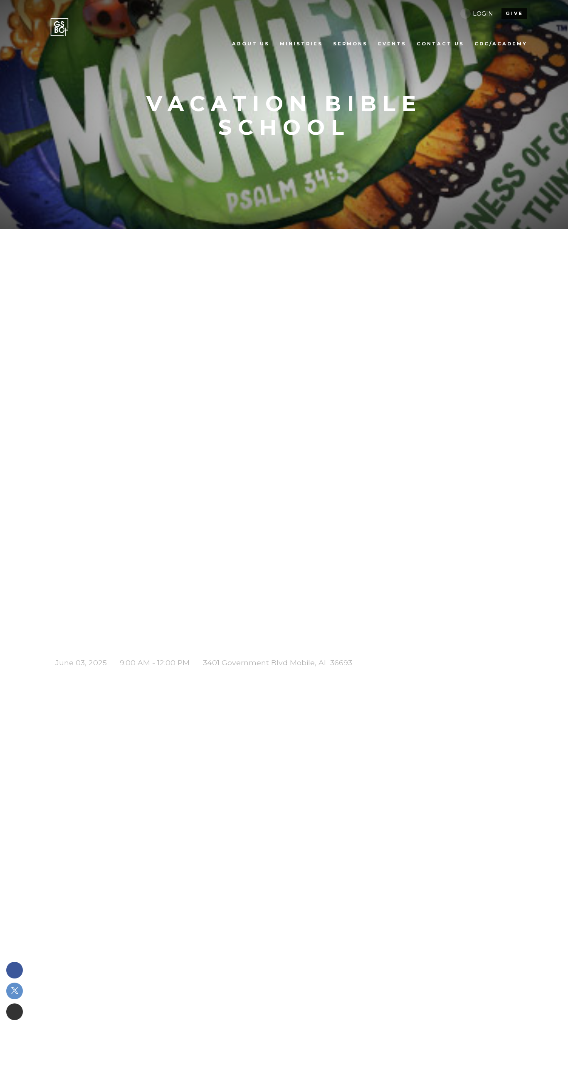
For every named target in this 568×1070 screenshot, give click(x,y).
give (514, 13)
